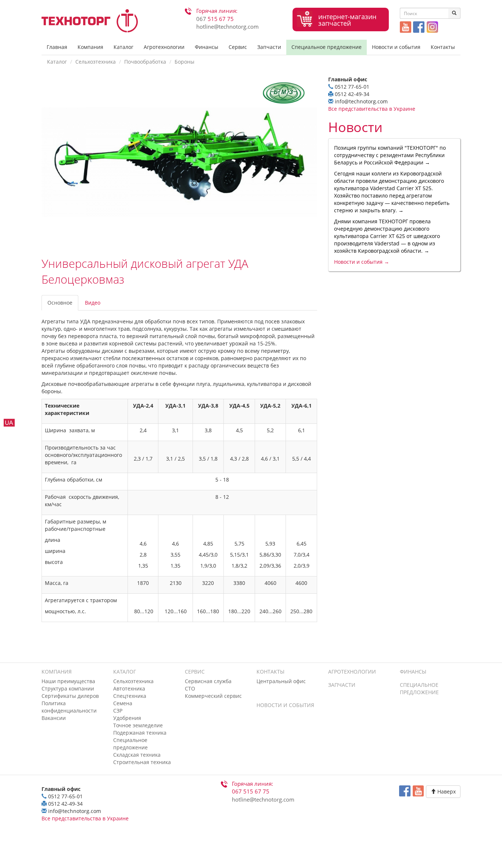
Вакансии (54, 717)
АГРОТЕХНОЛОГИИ (352, 671)
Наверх (446, 791)
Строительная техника (142, 762)
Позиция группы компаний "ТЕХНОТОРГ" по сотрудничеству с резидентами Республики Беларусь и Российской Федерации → (390, 155)
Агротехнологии (164, 46)
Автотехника (129, 688)
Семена (122, 703)
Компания (90, 46)
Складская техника (137, 754)
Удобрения (127, 717)
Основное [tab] (59, 302)
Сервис (238, 46)
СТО (190, 688)
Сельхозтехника (95, 61)
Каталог (123, 46)
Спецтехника (129, 695)
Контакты (443, 46)
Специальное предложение (326, 46)
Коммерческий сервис (213, 695)
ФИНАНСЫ (413, 671)
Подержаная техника (139, 732)
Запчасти (269, 46)
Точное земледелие (138, 725)
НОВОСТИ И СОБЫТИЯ (285, 705)
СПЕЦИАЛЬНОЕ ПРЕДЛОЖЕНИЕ (419, 688)
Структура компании (68, 688)
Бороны (184, 61)
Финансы (206, 46)
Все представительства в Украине (371, 108)
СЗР (117, 710)
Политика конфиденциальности (69, 707)
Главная (57, 46)
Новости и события (396, 46)
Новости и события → (361, 261)
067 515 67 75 (250, 791)
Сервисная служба (208, 681)
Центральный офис (281, 681)
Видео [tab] (92, 302)
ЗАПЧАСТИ (341, 684)
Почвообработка (145, 61)
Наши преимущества (68, 681)
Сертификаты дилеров (70, 695)
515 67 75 (215, 19)
